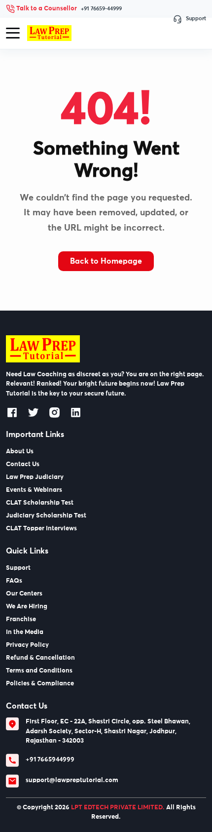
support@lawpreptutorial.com (72, 780)
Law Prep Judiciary (35, 477)
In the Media (24, 632)
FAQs (14, 581)
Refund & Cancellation (40, 658)
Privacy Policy (27, 645)
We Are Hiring (26, 606)
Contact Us (22, 464)
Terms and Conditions (39, 671)
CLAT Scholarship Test (39, 503)
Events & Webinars (34, 490)
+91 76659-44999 (101, 8)
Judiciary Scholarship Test (46, 516)
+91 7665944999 (50, 759)
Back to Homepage (106, 261)
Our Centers (24, 594)
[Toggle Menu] (13, 33)
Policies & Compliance (40, 683)
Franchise (21, 619)
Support (196, 18)
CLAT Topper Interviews (41, 528)
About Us (20, 451)
